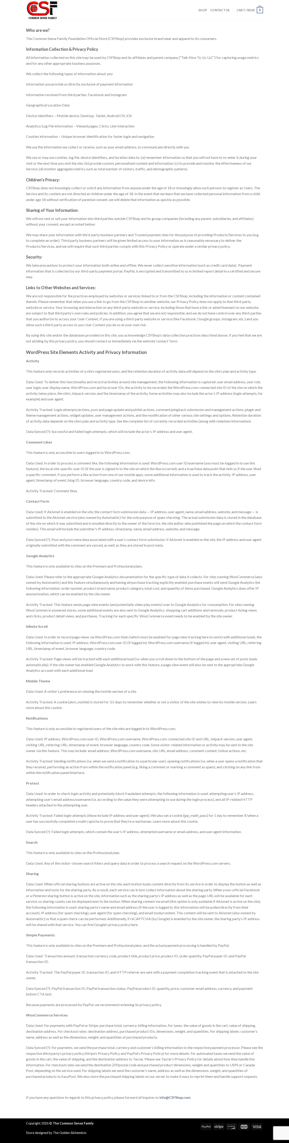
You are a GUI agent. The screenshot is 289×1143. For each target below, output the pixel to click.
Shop (202, 10)
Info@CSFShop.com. (175, 1097)
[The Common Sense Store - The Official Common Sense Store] (48, 10)
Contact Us (220, 10)
